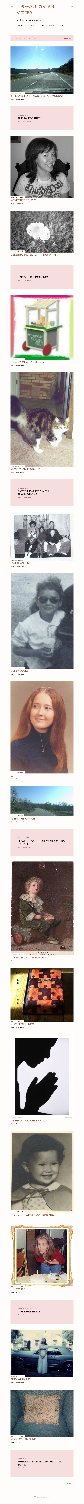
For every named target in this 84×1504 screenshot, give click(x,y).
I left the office (22, 818)
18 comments (20, 99)
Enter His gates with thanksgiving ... (33, 493)
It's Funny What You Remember (33, 1214)
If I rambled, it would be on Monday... (37, 95)
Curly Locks (19, 670)
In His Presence (29, 1311)
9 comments (20, 203)
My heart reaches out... (28, 1120)
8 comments (27, 121)
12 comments (20, 779)
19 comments (20, 1292)
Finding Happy (20, 1379)
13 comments (20, 1124)
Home (19, 26)
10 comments (20, 822)
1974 (13, 775)
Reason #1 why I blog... (27, 361)
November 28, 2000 (23, 200)
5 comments (27, 847)
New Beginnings (22, 1024)
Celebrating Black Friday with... (34, 254)
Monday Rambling (23, 1439)
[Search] (72, 6)
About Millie (53, 26)
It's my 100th (19, 1289)
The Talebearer (29, 118)
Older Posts (68, 1484)
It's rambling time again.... (29, 957)
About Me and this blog (35, 26)
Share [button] (12, 99)
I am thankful (20, 562)
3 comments (27, 497)
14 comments (20, 258)
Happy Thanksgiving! (33, 277)
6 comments (27, 1468)
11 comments (20, 472)
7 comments (27, 280)
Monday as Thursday (25, 468)
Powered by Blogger (43, 1497)
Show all (68, 38)
